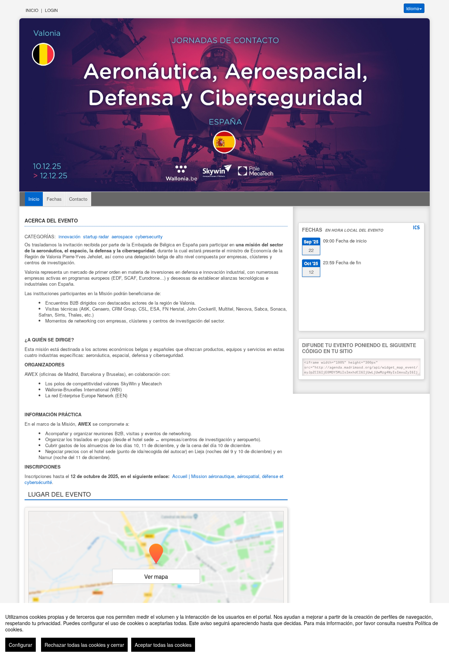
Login (51, 10)
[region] (224, 630)
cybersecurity (149, 236)
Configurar (20, 644)
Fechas (54, 198)
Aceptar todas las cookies (163, 644)
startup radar (96, 236)
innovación (69, 236)
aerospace (122, 236)
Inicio (32, 10)
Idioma (412, 8)
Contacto (78, 198)
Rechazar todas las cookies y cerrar (84, 644)
